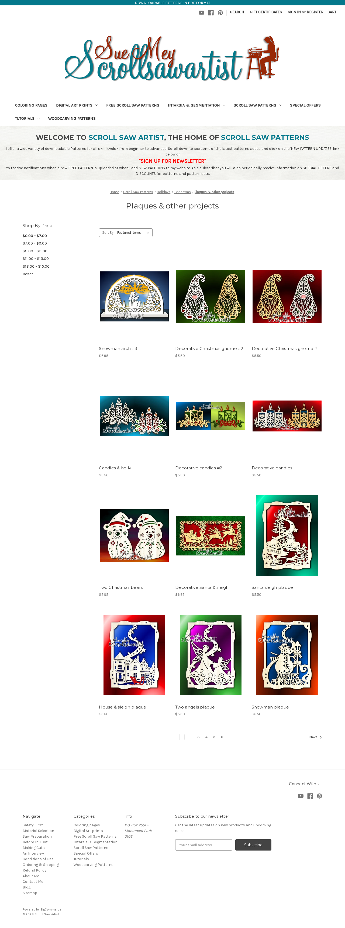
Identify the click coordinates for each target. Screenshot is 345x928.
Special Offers (305, 105)
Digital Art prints (74, 105)
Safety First (33, 825)
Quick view (133, 287)
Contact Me (33, 881)
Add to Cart (134, 306)
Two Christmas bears (121, 587)
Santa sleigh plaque (272, 587)
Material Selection (38, 830)
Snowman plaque (270, 707)
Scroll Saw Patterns (255, 105)
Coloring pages (31, 105)
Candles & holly (115, 467)
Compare (133, 297)
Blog (26, 887)
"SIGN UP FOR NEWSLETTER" (172, 161)
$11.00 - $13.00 (36, 258)
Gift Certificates (266, 12)
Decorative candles (272, 467)
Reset (28, 273)
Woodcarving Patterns (72, 118)
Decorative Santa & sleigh (202, 587)
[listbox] (134, 233)
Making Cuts (34, 847)
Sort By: (108, 233)
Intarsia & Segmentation (194, 105)
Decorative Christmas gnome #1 (285, 348)
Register (315, 12)
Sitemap (30, 893)
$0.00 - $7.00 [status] (35, 235)
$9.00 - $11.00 (35, 251)
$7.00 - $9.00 (35, 243)
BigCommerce (50, 909)
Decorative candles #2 (198, 467)
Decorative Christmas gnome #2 (209, 348)
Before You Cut (35, 842)
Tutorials (24, 118)
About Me (31, 876)
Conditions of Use (38, 859)
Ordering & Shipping (41, 864)
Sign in (294, 12)
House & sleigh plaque (122, 707)
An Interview (33, 853)
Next (313, 737)
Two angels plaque (195, 707)
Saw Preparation (37, 836)
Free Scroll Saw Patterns (132, 105)
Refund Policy (34, 870)
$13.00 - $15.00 (36, 266)
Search (237, 12)
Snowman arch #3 (118, 348)
